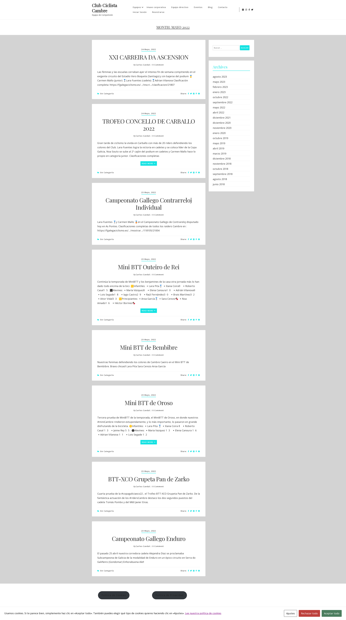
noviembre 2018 (222, 163)
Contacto (222, 7)
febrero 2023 (220, 87)
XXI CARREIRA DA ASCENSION (148, 57)
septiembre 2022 (222, 102)
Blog (210, 7)
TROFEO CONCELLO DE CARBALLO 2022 (148, 124)
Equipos (137, 7)
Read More (148, 163)
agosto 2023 (220, 76)
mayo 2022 (219, 107)
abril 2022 (218, 112)
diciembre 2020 (222, 122)
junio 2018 (219, 184)
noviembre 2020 (222, 127)
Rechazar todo (309, 613)
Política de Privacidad (169, 595)
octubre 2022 (220, 97)
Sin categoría (107, 93)
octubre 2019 (220, 138)
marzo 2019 (219, 153)
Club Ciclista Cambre (104, 8)
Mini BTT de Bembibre (148, 347)
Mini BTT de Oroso (149, 403)
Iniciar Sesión (140, 12)
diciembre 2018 (222, 158)
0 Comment (158, 65)
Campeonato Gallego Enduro (148, 538)
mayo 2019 (219, 143)
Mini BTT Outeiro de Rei (148, 267)
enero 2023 (219, 92)
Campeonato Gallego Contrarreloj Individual (149, 203)
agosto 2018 (220, 179)
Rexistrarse (158, 12)
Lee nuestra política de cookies (203, 613)
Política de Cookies (114, 595)
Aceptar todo (331, 613)
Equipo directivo (179, 7)
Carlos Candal (143, 65)
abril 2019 (218, 148)
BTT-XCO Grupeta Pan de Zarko (148, 479)
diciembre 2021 (222, 117)
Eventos (198, 7)
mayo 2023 (219, 81)
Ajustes (290, 613)
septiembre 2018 (222, 174)
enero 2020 (219, 133)
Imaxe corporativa (156, 7)
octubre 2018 (220, 168)
